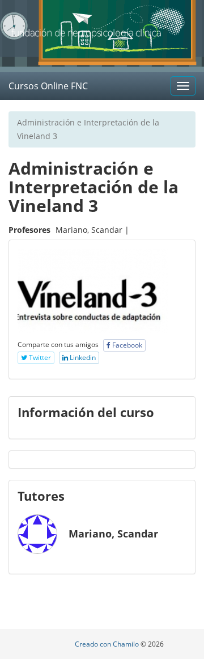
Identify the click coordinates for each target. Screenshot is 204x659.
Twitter (39, 357)
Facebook (126, 345)
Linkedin (82, 357)
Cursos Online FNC (48, 86)
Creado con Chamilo (108, 644)
